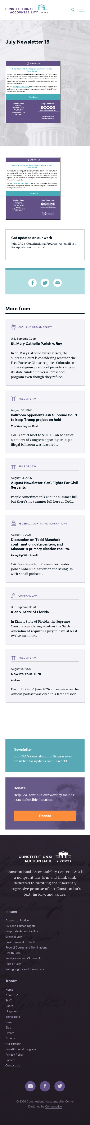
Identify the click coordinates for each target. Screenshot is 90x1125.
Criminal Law (13, 936)
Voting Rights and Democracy (24, 969)
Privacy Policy (14, 1054)
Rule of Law (13, 963)
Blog (8, 1027)
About (11, 980)
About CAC (12, 995)
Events (9, 1033)
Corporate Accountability (21, 931)
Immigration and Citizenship (23, 958)
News (9, 1022)
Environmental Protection (21, 942)
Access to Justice (17, 920)
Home (9, 989)
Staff (8, 1000)
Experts (10, 1038)
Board (9, 1006)
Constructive (53, 1106)
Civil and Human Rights (20, 926)
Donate (45, 815)
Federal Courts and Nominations (26, 947)
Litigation (11, 1011)
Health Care (13, 953)
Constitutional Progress (20, 1049)
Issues (11, 911)
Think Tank (12, 1016)
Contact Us (12, 1065)
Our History (13, 1043)
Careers (10, 1060)
